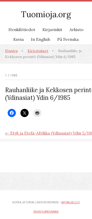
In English (40, 39)
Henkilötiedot (21, 29)
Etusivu (11, 51)
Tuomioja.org (46, 14)
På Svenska (68, 39)
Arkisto (77, 29)
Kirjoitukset (38, 51)
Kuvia (18, 39)
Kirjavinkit (52, 29)
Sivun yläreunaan (46, 211)
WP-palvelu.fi (70, 202)
